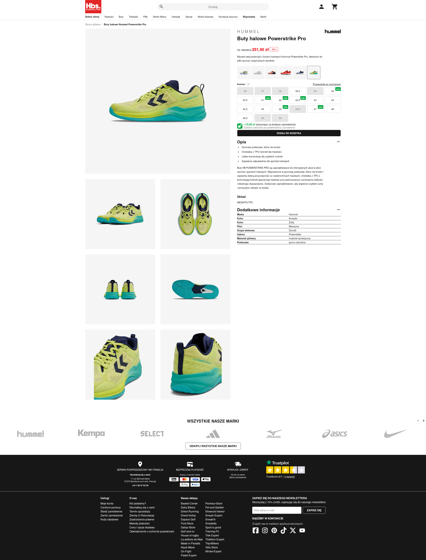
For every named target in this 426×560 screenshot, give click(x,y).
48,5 (245, 118)
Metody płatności (139, 523)
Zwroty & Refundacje (141, 515)
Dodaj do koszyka (289, 133)
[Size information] (248, 84)
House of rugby (190, 535)
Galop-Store (188, 527)
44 (332, 100)
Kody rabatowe (109, 519)
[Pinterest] (274, 531)
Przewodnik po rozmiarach (327, 84)
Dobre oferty (92, 16)
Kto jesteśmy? (137, 503)
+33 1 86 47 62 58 (140, 485)
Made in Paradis (190, 543)
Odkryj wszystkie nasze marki (213, 446)
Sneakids (210, 523)
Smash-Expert (213, 515)
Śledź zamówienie (111, 511)
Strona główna (93, 24)
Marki (263, 16)
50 (280, 118)
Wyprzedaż (249, 16)
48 (332, 109)
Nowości (109, 16)
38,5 (297, 91)
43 (315, 100)
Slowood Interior (215, 511)
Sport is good (213, 527)
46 (283, 108)
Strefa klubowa (205, 16)
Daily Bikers (188, 507)
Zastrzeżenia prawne (141, 519)
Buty (121, 16)
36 (245, 91)
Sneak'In (210, 519)
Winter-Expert (213, 551)
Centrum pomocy (111, 507)
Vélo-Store (211, 547)
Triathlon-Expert (214, 539)
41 (265, 99)
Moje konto (107, 503)
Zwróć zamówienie (237, 477)
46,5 (297, 109)
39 (315, 91)
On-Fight (186, 551)
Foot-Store (187, 523)
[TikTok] (283, 531)
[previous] (418, 421)
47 (318, 108)
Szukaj (213, 6)
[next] (423, 421)
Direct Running (190, 511)
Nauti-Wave (188, 547)
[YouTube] (302, 531)
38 (280, 91)
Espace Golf (188, 519)
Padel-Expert (188, 555)
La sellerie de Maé (192, 539)
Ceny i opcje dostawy (142, 527)
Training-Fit (212, 531)
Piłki (145, 16)
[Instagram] (265, 531)
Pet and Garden (214, 507)
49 (262, 118)
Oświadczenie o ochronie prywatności (151, 531)
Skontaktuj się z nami (140, 474)
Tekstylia (133, 16)
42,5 (300, 99)
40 (335, 90)
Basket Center (189, 503)
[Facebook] (255, 531)
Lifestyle (176, 16)
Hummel (248, 31)
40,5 (245, 100)
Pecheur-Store (213, 503)
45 (262, 109)
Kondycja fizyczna (228, 16)
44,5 (245, 109)
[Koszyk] (334, 6)
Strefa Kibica (159, 16)
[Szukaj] (161, 6)
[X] (293, 531)
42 (283, 99)
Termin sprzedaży (139, 511)
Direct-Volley (188, 515)
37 (262, 91)
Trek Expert (212, 535)
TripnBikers (212, 543)
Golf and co (187, 531)
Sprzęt (189, 16)
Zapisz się (314, 510)
